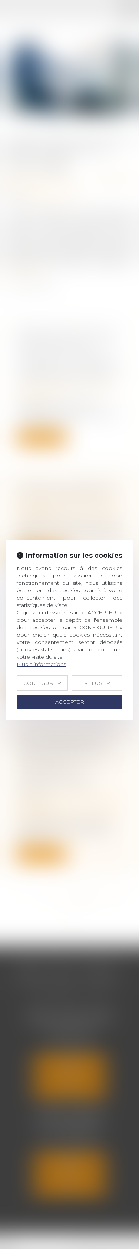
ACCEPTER (69, 702)
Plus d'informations (41, 664)
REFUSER (97, 683)
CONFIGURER (42, 683)
